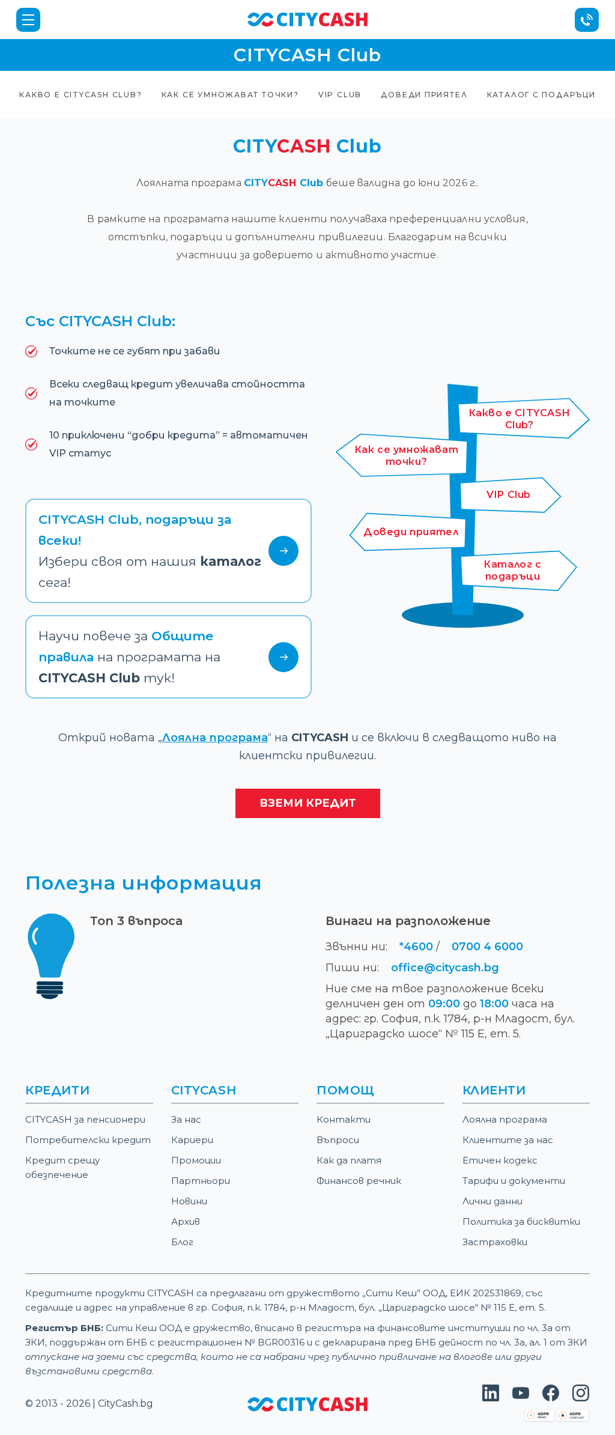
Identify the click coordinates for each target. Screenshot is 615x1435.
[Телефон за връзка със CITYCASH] (587, 20)
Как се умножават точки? (230, 94)
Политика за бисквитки (521, 1221)
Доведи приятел (424, 94)
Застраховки (494, 1242)
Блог (182, 1242)
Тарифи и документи (513, 1180)
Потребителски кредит (88, 1139)
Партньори (200, 1180)
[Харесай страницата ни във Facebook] (551, 1398)
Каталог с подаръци (541, 94)
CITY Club (285, 183)
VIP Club (340, 94)
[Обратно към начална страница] (307, 1403)
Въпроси (338, 1139)
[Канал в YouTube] (521, 1398)
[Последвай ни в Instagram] (581, 1398)
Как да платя (349, 1160)
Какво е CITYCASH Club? (80, 94)
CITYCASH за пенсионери (85, 1119)
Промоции (196, 1160)
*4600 (416, 946)
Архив (185, 1221)
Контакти (344, 1119)
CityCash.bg (125, 1403)
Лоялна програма (215, 737)
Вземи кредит (307, 803)
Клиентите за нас (507, 1139)
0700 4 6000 (487, 946)
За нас (186, 1119)
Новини (189, 1201)
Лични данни (492, 1201)
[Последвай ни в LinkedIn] (491, 1398)
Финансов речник (359, 1180)
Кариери (192, 1139)
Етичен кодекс (500, 1160)
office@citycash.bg (445, 967)
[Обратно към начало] (307, 19)
